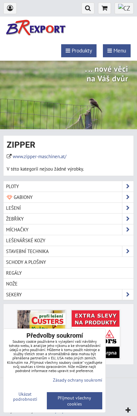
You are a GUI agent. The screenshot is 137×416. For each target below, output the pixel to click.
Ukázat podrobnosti (25, 396)
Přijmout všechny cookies (74, 401)
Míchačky (17, 229)
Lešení (13, 208)
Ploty (12, 186)
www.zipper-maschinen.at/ (39, 156)
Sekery (14, 294)
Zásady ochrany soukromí (77, 380)
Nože (12, 283)
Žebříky (15, 218)
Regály (14, 273)
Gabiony (22, 197)
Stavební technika (27, 251)
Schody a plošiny (26, 262)
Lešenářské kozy (25, 240)
